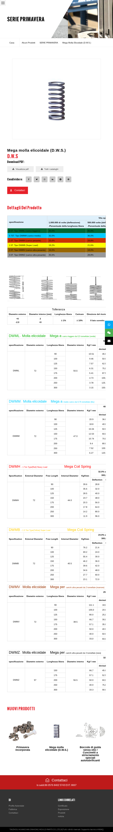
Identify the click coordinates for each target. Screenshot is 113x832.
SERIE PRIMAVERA (26, 19)
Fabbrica (13, 809)
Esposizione (63, 809)
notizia (61, 816)
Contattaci (19, 190)
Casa (11, 43)
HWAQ (100, 829)
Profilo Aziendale (16, 806)
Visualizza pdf (22, 169)
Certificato (62, 806)
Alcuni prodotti (28, 43)
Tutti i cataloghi (51, 169)
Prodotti (61, 813)
